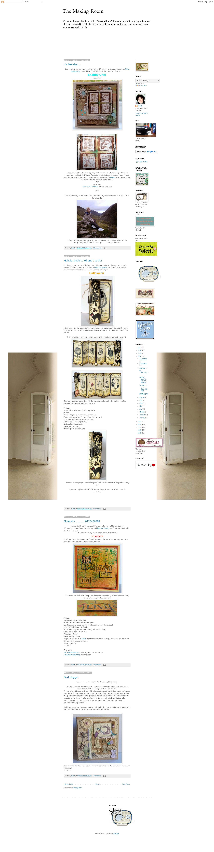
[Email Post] (105, 248)
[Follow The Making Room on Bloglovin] (146, 153)
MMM (112, 177)
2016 (140, 350)
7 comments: (97, 664)
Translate (143, 86)
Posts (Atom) (77, 788)
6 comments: (97, 508)
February (142, 415)
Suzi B (140, 106)
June (141, 403)
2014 (140, 356)
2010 (140, 430)
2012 (140, 424)
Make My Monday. (101, 267)
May (141, 406)
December (143, 359)
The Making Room (82, 11)
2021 (140, 348)
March (141, 412)
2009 (140, 433)
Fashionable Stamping (72, 655)
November (143, 363)
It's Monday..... (72, 64)
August (142, 397)
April (141, 409)
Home (97, 784)
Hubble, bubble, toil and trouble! (83, 260)
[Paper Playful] (141, 161)
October (142, 368)
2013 (140, 421)
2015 (140, 353)
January (142, 418)
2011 (140, 427)
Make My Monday (102, 528)
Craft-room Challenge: (91, 186)
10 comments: (97, 248)
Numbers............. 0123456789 (82, 521)
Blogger (116, 834)
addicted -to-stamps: (71, 652)
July (141, 400)
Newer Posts (69, 784)
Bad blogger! (71, 677)
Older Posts (126, 784)
